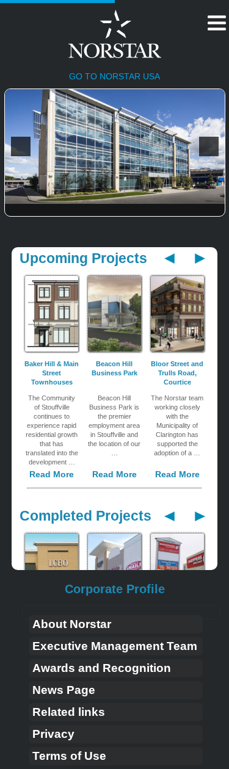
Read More (51, 474)
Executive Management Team (114, 646)
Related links (68, 712)
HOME (90, 36)
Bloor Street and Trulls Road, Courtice (177, 373)
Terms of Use (69, 755)
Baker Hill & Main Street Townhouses (51, 373)
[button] (21, 146)
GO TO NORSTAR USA (114, 76)
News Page (63, 690)
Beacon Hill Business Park (114, 368)
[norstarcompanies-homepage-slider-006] (115, 146)
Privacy (53, 733)
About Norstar (71, 624)
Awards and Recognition (101, 668)
